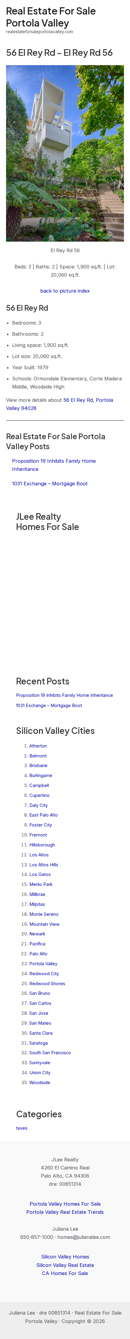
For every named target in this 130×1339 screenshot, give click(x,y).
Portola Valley (43, 963)
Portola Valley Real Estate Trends (65, 1212)
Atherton (38, 746)
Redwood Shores (47, 983)
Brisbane (38, 765)
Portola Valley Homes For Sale (65, 1204)
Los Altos (39, 855)
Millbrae (37, 894)
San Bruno (39, 993)
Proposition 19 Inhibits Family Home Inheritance (64, 695)
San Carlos (40, 1003)
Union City (39, 1072)
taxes (22, 1128)
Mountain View (44, 924)
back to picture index (65, 291)
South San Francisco (50, 1052)
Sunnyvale (39, 1062)
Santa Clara (41, 1033)
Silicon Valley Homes (65, 1257)
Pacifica (37, 944)
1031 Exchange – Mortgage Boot (49, 705)
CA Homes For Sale (65, 1273)
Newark (37, 934)
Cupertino (39, 795)
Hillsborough (42, 845)
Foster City (40, 825)
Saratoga (38, 1043)
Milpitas (37, 904)
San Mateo (40, 1023)
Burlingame (40, 775)
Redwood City (44, 973)
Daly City (38, 805)
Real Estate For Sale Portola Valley (51, 16)
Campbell (39, 785)
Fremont (38, 835)
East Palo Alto (43, 815)
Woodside (39, 1082)
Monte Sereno (44, 914)
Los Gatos (40, 874)
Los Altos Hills (43, 865)
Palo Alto (38, 954)
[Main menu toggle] (117, 20)
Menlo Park (41, 884)
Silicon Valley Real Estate (65, 1265)
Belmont (38, 756)
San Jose (38, 1013)
